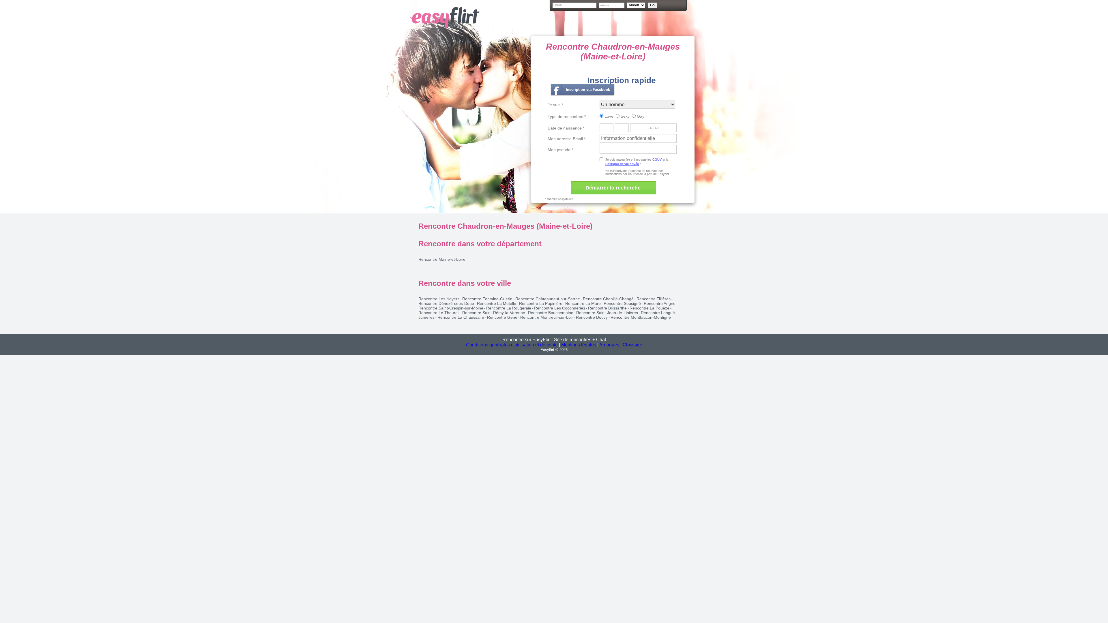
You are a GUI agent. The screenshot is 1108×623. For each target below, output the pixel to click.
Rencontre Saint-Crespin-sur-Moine (450, 308)
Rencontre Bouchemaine (550, 312)
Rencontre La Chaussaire (460, 317)
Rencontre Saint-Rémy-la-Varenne (493, 312)
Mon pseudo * (560, 149)
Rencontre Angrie (659, 303)
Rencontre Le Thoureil (438, 312)
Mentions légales (578, 344)
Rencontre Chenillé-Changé (608, 299)
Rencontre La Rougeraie (508, 308)
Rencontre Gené (502, 317)
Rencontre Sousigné (622, 303)
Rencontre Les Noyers (438, 299)
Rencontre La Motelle (496, 303)
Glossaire (632, 344)
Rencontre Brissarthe (607, 308)
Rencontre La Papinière (540, 303)
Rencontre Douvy (592, 317)
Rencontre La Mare (583, 303)
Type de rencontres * (567, 116)
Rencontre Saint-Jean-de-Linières (607, 312)
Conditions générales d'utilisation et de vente (512, 344)
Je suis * (555, 104)
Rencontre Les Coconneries (559, 308)
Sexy (624, 116)
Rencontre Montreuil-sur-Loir (546, 317)
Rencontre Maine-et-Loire (441, 259)
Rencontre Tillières (654, 299)
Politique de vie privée (622, 164)
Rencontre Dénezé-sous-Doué (446, 303)
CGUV (657, 159)
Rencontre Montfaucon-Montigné (641, 317)
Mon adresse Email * (566, 138)
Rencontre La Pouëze (649, 308)
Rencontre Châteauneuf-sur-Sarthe (547, 299)
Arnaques (609, 344)
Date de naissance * (566, 128)
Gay (640, 116)
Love (608, 116)
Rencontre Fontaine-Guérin (487, 299)
